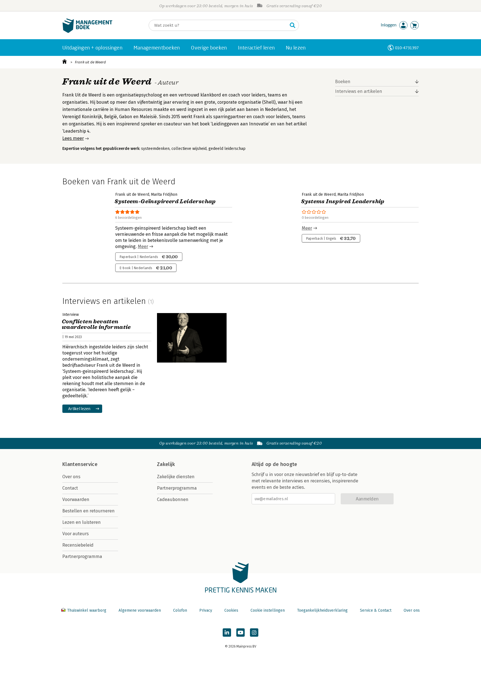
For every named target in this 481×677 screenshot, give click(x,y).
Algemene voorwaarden (140, 610)
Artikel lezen (79, 408)
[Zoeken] (293, 25)
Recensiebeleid (78, 545)
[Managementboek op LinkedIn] (227, 632)
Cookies (231, 610)
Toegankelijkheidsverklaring (322, 610)
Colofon (180, 610)
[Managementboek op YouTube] (240, 632)
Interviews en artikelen (358, 91)
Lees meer (73, 138)
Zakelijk (166, 464)
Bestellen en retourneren (88, 511)
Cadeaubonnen (172, 499)
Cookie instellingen (268, 610)
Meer (143, 246)
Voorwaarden (75, 499)
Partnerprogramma (82, 556)
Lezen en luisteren (81, 522)
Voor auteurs (75, 533)
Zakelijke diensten (176, 476)
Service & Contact (375, 610)
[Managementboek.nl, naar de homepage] (87, 31)
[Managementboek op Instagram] (254, 632)
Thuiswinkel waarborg (86, 610)
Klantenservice (79, 464)
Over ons (71, 476)
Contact (70, 488)
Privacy (205, 610)
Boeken (342, 81)
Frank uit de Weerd (90, 62)
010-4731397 (407, 47)
